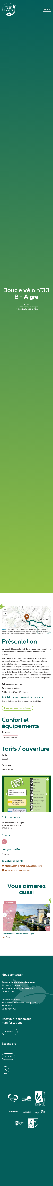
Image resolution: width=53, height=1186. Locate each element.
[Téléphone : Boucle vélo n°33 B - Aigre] (4, 841)
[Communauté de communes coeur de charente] (13, 1098)
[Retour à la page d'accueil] (9, 9)
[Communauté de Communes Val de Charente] (27, 1099)
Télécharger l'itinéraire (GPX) (35, 631)
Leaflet (4, 629)
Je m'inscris (10, 1032)
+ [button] (5, 609)
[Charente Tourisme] (27, 1112)
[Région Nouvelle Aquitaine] (20, 1123)
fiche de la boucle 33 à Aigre (18, 708)
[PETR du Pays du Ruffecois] (40, 1098)
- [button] (5, 613)
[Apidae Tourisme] (40, 1112)
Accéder (8, 1056)
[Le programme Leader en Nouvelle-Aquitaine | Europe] (33, 1123)
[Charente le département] (13, 1112)
